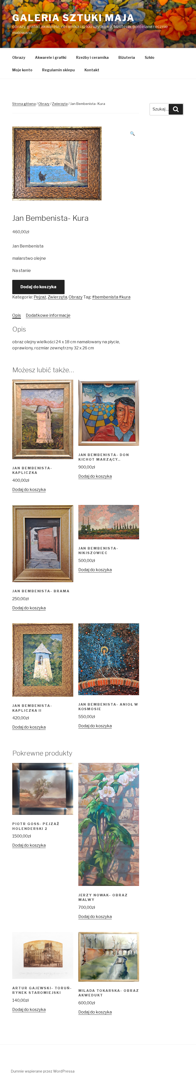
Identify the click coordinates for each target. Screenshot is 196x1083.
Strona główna (24, 104)
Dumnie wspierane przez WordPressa (43, 1071)
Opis (16, 315)
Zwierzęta (60, 104)
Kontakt (91, 70)
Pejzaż (40, 297)
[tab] (16, 315)
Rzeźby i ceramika (92, 57)
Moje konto (22, 70)
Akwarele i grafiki (50, 57)
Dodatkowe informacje (48, 315)
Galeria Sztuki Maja (73, 17)
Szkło (149, 57)
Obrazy (18, 57)
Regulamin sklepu (58, 70)
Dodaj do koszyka (38, 286)
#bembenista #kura (111, 297)
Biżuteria (126, 57)
